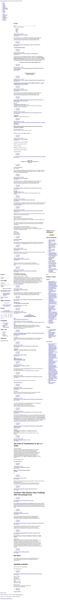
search (4, 10)
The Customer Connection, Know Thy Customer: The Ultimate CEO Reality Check (29, 523)
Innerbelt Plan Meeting (18, 239)
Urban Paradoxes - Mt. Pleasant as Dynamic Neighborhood (24, 199)
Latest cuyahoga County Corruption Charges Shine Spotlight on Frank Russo (53, 363)
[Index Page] (1, 0)
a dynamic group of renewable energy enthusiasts (24, 503)
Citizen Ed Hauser (19, 594)
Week (17, 29)
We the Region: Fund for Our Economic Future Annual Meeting (25, 270)
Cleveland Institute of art (18, 382)
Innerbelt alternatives (26, 243)
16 (6, 315)
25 (10, 316)
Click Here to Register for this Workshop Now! (21, 319)
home (4, 13)
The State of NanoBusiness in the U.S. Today (22, 439)
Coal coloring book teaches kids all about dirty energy (52, 288)
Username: (3, 282)
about (4, 2)
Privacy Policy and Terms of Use (52, 383)
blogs (4, 3)
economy (4, 15)
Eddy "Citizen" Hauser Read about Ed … (7, 305)
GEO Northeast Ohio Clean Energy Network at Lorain (23, 500)
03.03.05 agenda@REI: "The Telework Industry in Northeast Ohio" (26, 346)
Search (4, 326)
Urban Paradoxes (18, 203)
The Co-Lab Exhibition (18, 167)
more (1, 298)
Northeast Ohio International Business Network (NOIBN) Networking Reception (28, 210)
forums (4, 6)
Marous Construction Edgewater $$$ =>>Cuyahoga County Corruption (53, 318)
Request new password (7, 288)
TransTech (18, 305)
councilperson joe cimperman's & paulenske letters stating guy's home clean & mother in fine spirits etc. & (53, 302)
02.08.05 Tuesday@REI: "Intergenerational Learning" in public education (27, 44)
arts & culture (5, 14)
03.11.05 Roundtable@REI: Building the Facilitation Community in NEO (27, 532)
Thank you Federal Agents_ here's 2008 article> (52, 266)
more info (17, 42)
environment (5, 17)
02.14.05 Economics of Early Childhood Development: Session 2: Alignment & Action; (29, 80)
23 (6, 316)
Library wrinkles (51, 261)
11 (10, 314)
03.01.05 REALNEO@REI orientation (21, 289)
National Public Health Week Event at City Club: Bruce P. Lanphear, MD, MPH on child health (53, 350)
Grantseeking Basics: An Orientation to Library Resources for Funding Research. (28, 399)
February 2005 (6, 310)
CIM (14, 262)
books (4, 4)
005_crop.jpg (51, 379)
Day (17, 30)
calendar (4, 5)
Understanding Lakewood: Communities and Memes (23, 388)
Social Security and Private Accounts (20, 249)
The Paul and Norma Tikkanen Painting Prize (6, 294)
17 (8, 315)
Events (5, 592)
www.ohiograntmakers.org (18, 283)
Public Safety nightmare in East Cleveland (53, 244)
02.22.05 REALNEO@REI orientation (21, 178)
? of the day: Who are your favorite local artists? (52, 291)
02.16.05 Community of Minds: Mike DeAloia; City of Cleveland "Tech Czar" (28, 112)
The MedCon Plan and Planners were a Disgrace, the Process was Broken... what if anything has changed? (53, 345)
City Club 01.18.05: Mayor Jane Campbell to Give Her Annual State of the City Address (29, 156)
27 (1, 318)
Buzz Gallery (25, 172)
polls (3, 9)
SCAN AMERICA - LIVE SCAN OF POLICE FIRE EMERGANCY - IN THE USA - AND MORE (52, 308)
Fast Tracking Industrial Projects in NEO (21, 513)
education (4, 16)
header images (5, 7)
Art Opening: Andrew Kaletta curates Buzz (21, 551)
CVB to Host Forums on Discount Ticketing (22, 467)
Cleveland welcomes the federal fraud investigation (53, 270)
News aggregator (6, 327)
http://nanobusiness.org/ (18, 461)
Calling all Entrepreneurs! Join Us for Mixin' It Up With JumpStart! (26, 53)
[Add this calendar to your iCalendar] (4, 297)
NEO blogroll (5, 8)
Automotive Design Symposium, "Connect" (21, 365)
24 (8, 316)
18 (10, 315)
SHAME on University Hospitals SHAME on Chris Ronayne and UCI (53, 254)
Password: (3, 285)
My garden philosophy (53, 263)
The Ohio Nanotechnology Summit (20, 312)
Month (17, 28)
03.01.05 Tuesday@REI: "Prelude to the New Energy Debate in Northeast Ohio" (28, 299)
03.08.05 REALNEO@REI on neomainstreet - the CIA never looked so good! (28, 412)
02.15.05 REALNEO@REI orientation (21, 89)
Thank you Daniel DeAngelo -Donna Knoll (52, 240)
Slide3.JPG (51, 321)
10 (8, 314)
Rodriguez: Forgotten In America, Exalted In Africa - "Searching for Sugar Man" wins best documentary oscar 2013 (53, 376)
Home (1, 592)
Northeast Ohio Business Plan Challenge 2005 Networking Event (25, 488)
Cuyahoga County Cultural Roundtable (21, 139)
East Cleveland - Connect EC (51, 323)
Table (17, 31)
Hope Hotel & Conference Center (34, 322)
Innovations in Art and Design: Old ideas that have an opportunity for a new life (28, 376)
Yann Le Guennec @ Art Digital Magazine (52, 366)
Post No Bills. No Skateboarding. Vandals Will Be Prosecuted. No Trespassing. (28, 573)
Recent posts (5, 325)
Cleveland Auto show (27, 368)
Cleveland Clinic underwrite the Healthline (52, 258)
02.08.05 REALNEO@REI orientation (21, 34)
